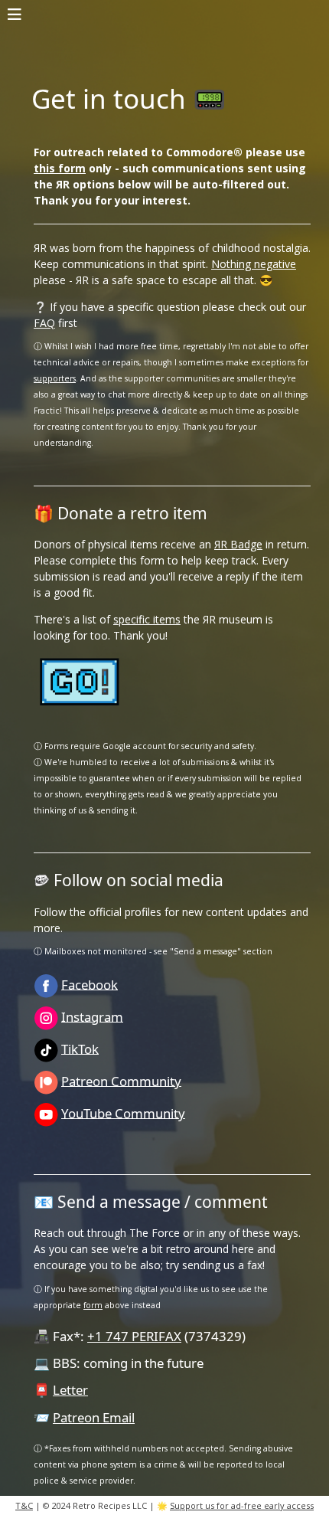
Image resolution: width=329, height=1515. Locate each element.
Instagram (92, 1016)
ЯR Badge (238, 544)
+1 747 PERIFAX (134, 1336)
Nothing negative (253, 264)
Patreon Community (121, 1080)
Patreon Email (94, 1417)
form (93, 1305)
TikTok (80, 1048)
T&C (24, 1505)
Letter (70, 1390)
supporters (55, 378)
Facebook (89, 984)
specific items (147, 619)
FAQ (44, 323)
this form (60, 168)
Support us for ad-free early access (242, 1505)
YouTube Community (123, 1112)
